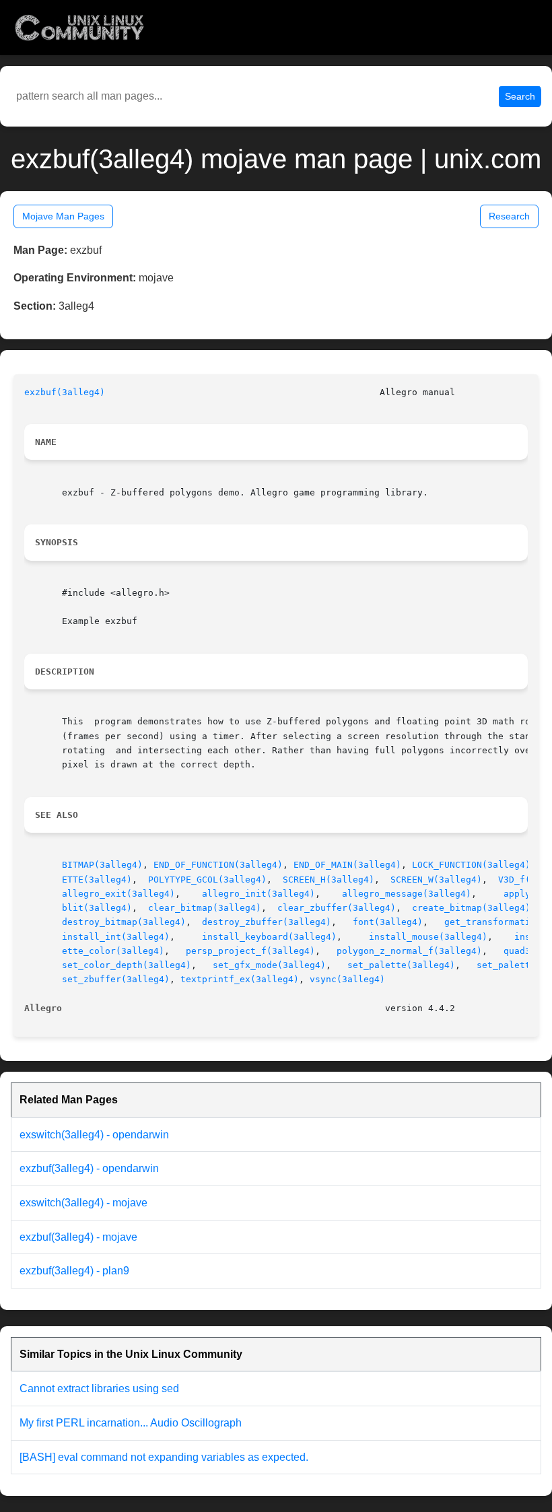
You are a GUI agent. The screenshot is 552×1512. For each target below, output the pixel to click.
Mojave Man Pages (63, 216)
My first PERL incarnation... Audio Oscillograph (131, 1423)
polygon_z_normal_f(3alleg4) (409, 951)
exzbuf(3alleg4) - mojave (78, 1237)
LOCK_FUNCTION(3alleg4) (471, 865)
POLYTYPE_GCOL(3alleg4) (207, 879)
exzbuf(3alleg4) (64, 392)
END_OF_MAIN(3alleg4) (347, 865)
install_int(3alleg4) (116, 937)
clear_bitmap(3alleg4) (204, 908)
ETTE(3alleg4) (97, 879)
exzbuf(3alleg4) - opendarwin (89, 1168)
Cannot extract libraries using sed (99, 1388)
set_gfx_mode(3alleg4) (269, 965)
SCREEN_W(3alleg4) (436, 879)
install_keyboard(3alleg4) (269, 937)
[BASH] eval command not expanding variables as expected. (164, 1457)
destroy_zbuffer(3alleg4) (266, 922)
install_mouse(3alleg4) (428, 937)
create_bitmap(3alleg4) (471, 908)
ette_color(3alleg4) (113, 951)
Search (520, 96)
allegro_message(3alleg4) (406, 894)
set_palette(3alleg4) (401, 965)
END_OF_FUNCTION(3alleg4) (218, 865)
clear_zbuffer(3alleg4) (336, 908)
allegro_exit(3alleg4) (118, 894)
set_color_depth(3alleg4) (126, 965)
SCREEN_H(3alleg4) (328, 879)
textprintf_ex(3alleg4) (239, 979)
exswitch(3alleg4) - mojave (83, 1202)
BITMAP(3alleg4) (102, 865)
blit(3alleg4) (97, 908)
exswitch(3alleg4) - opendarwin (94, 1134)
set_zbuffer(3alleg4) (116, 979)
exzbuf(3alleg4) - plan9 (74, 1270)
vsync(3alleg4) (347, 979)
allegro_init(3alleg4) (258, 894)
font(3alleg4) (388, 922)
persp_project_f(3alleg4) (250, 951)
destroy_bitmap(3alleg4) (124, 922)
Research (509, 216)
